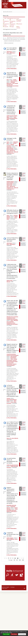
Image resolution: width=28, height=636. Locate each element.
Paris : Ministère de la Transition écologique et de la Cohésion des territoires (12, 322)
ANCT (15, 400)
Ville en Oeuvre (13, 80)
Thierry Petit (9, 185)
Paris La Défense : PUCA (12, 539)
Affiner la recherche (8, 43)
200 (23, 560)
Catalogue (12, 587)
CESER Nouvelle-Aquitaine (12, 465)
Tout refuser (14, 634)
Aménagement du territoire (13, 18)
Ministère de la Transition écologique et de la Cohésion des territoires (12, 318)
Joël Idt (14, 143)
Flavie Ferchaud (10, 149)
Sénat (8, 215)
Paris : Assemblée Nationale (12, 509)
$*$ (5, 18)
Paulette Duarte (10, 181)
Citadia (14, 79)
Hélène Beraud (10, 148)
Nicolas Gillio (9, 184)
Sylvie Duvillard (10, 182)
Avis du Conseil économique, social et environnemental (11, 364)
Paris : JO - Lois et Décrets (12, 438)
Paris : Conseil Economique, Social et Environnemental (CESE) (12, 360)
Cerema (8, 398)
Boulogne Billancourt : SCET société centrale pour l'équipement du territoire (12, 83)
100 (20, 560)
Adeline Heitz (10, 280)
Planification (20, 23)
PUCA (8, 142)
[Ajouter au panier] (20, 49)
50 (16, 560)
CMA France (9, 51)
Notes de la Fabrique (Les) (12, 152)
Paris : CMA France (11, 52)
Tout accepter (6, 634)
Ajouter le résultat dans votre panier (12, 40)
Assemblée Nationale (11, 505)
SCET (8, 79)
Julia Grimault (13, 356)
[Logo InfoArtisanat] (14, 573)
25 (14, 560)
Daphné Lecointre (10, 145)
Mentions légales (5, 587)
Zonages (12, 26)
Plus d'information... (12, 68)
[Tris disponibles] (8, 37)
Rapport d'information (12, 511)
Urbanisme (6, 26)
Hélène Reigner (10, 538)
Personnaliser (22, 634)
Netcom (8, 281)
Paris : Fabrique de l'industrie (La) (11, 151)
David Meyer (13, 357)
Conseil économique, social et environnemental (12, 354)
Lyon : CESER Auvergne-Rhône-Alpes (12, 118)
